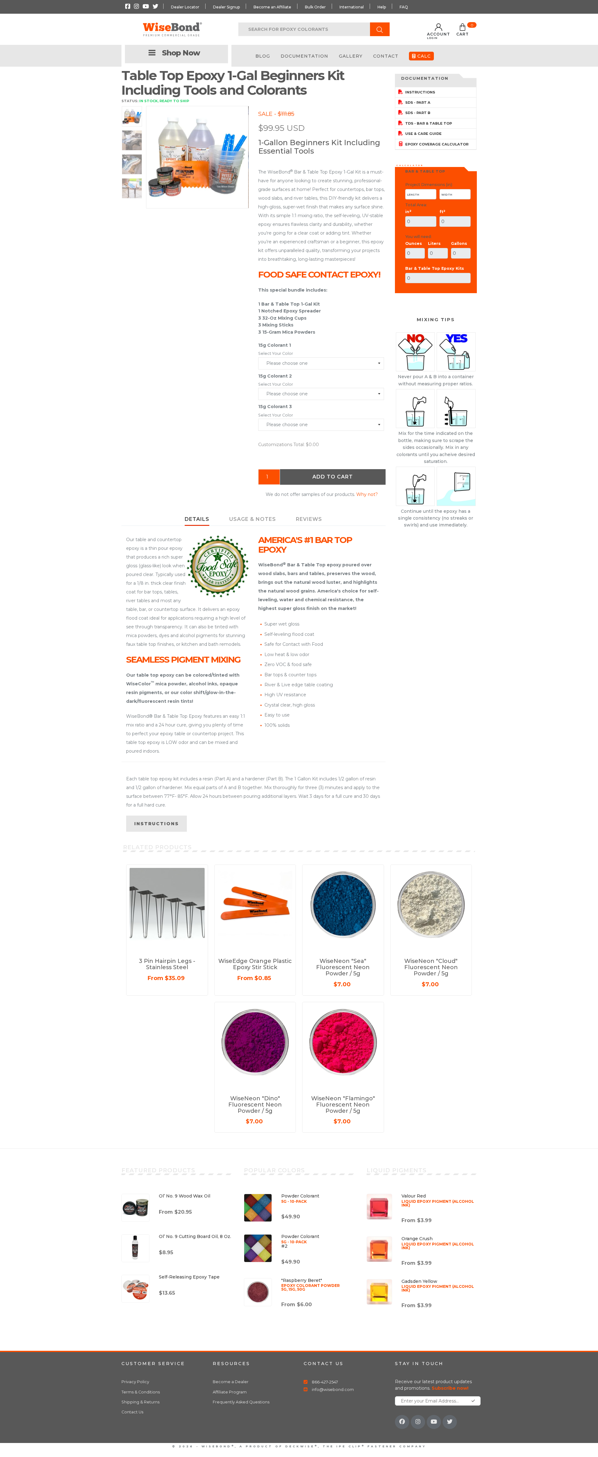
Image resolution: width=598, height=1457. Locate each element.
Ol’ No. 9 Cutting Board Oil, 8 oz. (195, 1236)
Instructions (419, 92)
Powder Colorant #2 (300, 1241)
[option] (197, 157)
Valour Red (437, 1200)
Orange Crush (437, 1243)
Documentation (304, 56)
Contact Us (132, 1412)
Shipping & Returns (140, 1402)
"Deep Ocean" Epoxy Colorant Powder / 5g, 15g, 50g (95, 1435)
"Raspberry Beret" (310, 1284)
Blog (262, 56)
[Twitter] (450, 1422)
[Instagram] (418, 1422)
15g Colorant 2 (275, 376)
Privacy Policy (135, 1381)
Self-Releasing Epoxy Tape (189, 1277)
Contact (385, 56)
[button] (462, 31)
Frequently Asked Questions (241, 1402)
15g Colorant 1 (274, 345)
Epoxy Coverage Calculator (436, 144)
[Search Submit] (380, 29)
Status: (129, 101)
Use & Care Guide (423, 133)
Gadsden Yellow (437, 1285)
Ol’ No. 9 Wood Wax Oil (184, 1196)
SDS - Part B (417, 113)
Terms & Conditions (140, 1392)
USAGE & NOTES (252, 519)
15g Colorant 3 (275, 406)
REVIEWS (309, 519)
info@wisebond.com (333, 1389)
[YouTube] (434, 1422)
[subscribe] (473, 1401)
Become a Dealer (231, 1381)
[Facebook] (402, 1422)
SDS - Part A (417, 102)
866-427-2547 (325, 1382)
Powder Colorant (300, 1198)
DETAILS (197, 519)
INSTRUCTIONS (156, 823)
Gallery (351, 56)
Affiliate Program (230, 1392)
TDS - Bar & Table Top (428, 123)
